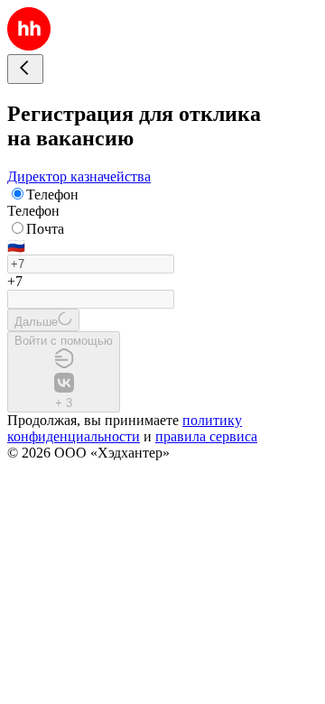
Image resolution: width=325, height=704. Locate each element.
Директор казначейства (79, 176)
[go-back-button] (25, 69)
